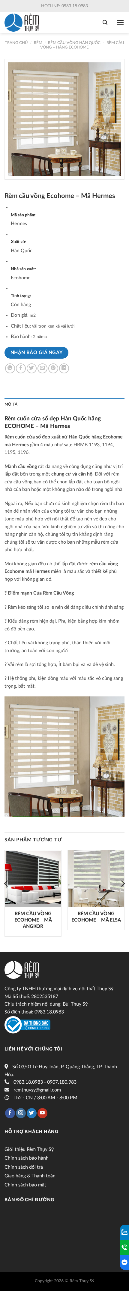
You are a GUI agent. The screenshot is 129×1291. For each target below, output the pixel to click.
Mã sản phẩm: (24, 215)
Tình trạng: (21, 296)
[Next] (122, 895)
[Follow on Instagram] (21, 1113)
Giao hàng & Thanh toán (30, 1175)
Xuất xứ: (18, 242)
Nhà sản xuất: (23, 269)
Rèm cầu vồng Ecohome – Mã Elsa (96, 916)
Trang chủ (16, 43)
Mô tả (10, 404)
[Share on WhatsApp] (10, 368)
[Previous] (6, 895)
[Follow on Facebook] (10, 1113)
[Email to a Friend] (42, 368)
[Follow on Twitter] (32, 1113)
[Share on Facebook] (21, 368)
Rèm (38, 43)
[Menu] (120, 22)
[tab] (64, 404)
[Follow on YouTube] (42, 1113)
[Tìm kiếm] (105, 22)
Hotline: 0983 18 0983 (64, 6)
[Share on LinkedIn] (64, 368)
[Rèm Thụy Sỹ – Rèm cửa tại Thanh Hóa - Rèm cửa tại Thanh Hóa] (23, 22)
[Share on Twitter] (32, 368)
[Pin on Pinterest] (53, 368)
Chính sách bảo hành (26, 1158)
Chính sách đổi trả (23, 1167)
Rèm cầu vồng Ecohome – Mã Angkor (33, 920)
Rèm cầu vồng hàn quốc (74, 43)
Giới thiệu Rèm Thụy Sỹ (29, 1149)
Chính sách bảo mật (25, 1185)
